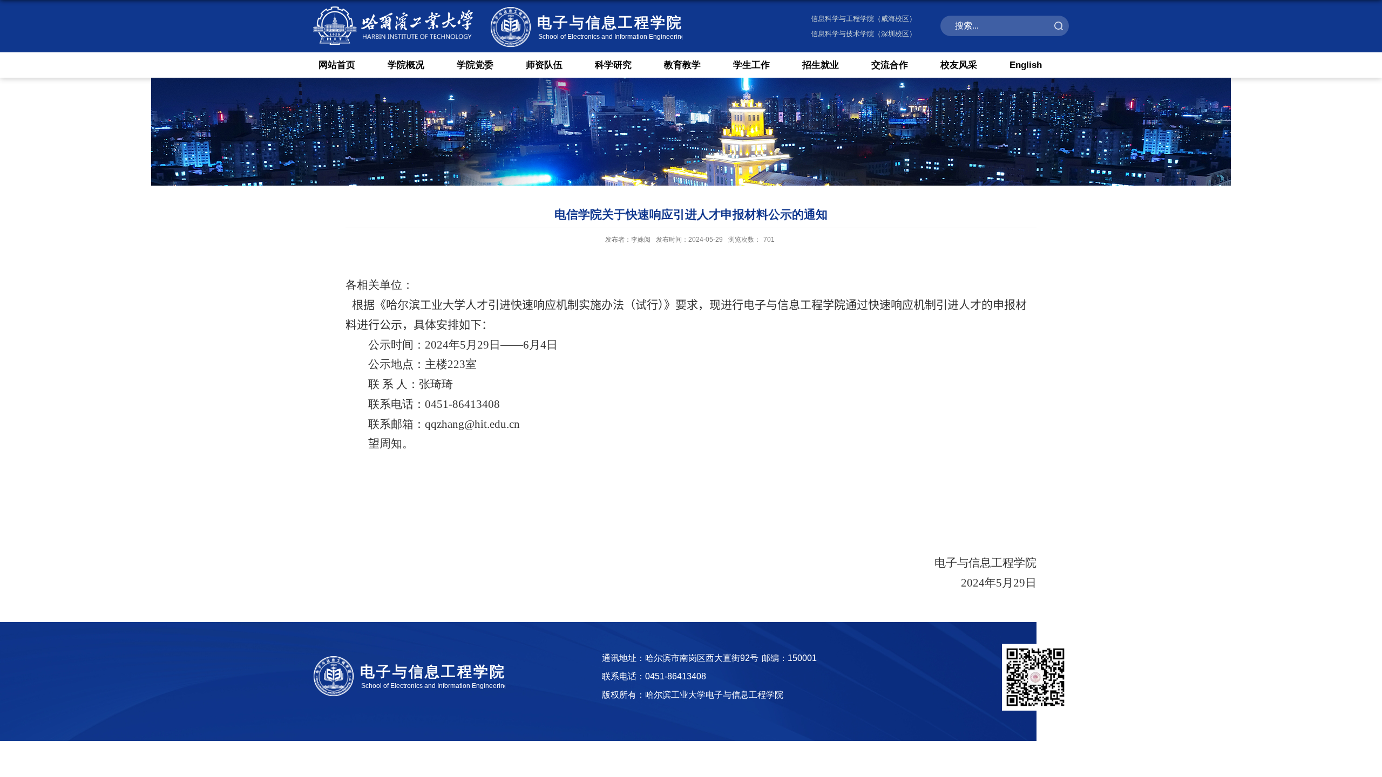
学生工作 (751, 65)
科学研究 (613, 65)
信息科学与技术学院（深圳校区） (863, 34)
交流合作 (889, 65)
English (1026, 65)
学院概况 (406, 65)
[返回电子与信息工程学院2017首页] (497, 7)
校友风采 (958, 65)
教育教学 (682, 65)
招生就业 (820, 65)
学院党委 (475, 65)
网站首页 (337, 65)
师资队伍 (544, 65)
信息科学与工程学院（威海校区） (863, 19)
